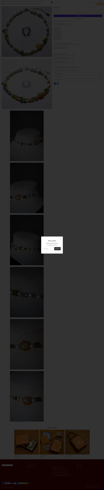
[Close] (60, 238)
